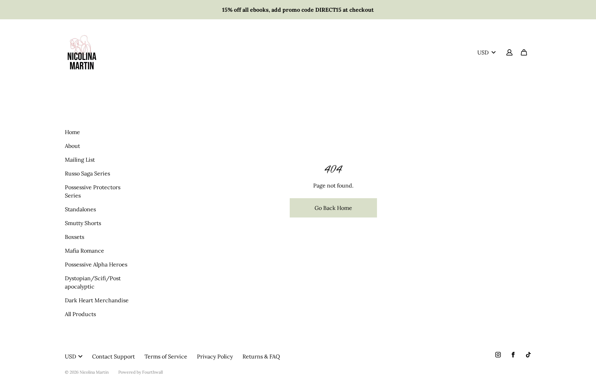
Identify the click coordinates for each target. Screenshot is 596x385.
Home (72, 132)
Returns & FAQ (261, 356)
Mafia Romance (84, 250)
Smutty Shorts (83, 223)
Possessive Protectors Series (92, 191)
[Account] (509, 52)
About (72, 145)
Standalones (80, 209)
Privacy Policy (215, 356)
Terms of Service (166, 356)
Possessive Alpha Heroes (96, 264)
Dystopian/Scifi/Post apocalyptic (93, 282)
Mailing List (80, 159)
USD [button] (483, 52)
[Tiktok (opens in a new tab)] (528, 355)
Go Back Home (333, 207)
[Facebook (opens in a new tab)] (513, 355)
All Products (80, 314)
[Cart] (524, 52)
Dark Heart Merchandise (97, 300)
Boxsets (74, 236)
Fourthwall (152, 372)
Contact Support (113, 356)
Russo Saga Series (87, 173)
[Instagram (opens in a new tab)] (498, 355)
